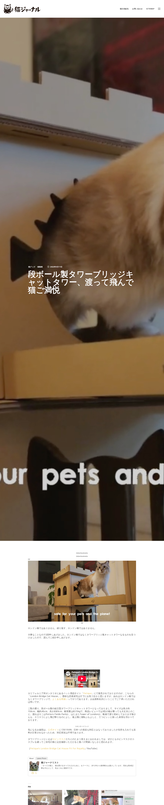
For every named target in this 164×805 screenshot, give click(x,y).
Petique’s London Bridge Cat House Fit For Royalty (57, 748)
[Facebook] (32, 772)
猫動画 (40, 267)
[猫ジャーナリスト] (34, 769)
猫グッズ (31, 267)
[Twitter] (35, 772)
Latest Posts (41, 758)
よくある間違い (60, 699)
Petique (87, 693)
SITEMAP (150, 9)
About (31, 758)
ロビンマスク (59, 739)
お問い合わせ (137, 9)
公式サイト (53, 729)
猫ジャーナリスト (50, 762)
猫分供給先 (124, 9)
